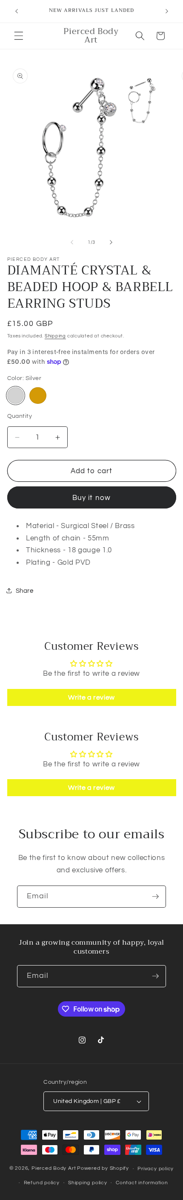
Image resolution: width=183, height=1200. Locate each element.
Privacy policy (155, 1168)
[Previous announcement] (16, 11)
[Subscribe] (155, 897)
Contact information (142, 1183)
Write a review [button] (91, 697)
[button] (19, 36)
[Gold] (37, 395)
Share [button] (25, 590)
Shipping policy (87, 1183)
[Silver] (15, 395)
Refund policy (42, 1183)
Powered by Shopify (103, 1168)
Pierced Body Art (53, 1168)
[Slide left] (72, 242)
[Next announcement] (166, 11)
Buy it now (91, 497)
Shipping (55, 336)
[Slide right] (111, 242)
